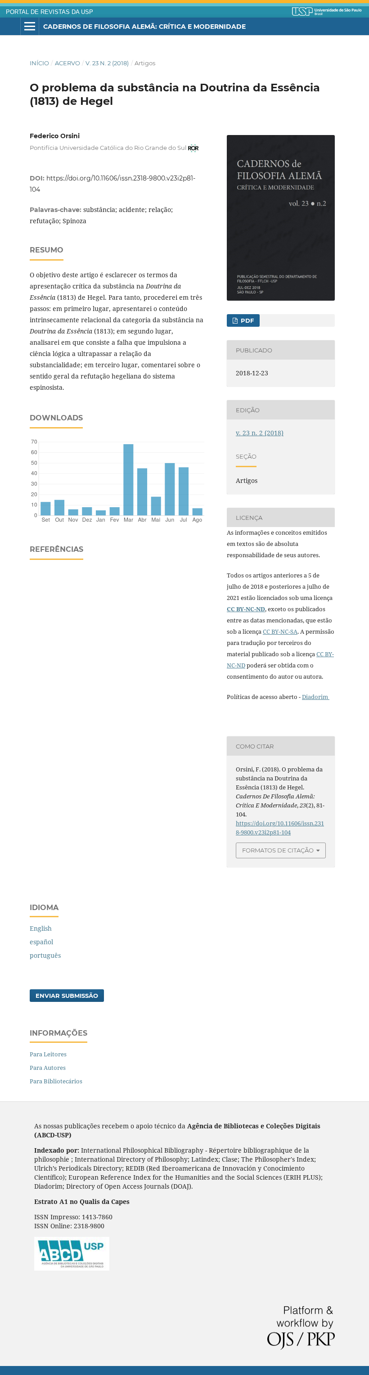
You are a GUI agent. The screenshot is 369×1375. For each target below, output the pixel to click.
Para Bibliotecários (56, 1081)
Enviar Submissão (67, 995)
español (41, 942)
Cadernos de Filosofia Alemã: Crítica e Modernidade (144, 27)
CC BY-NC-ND (246, 609)
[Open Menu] (30, 27)
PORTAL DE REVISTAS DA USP (49, 12)
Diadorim (315, 697)
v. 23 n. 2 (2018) (107, 63)
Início (39, 63)
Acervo (67, 63)
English (41, 928)
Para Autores (48, 1068)
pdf (246, 320)
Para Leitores (48, 1054)
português (45, 955)
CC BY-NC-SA (280, 631)
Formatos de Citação (278, 850)
